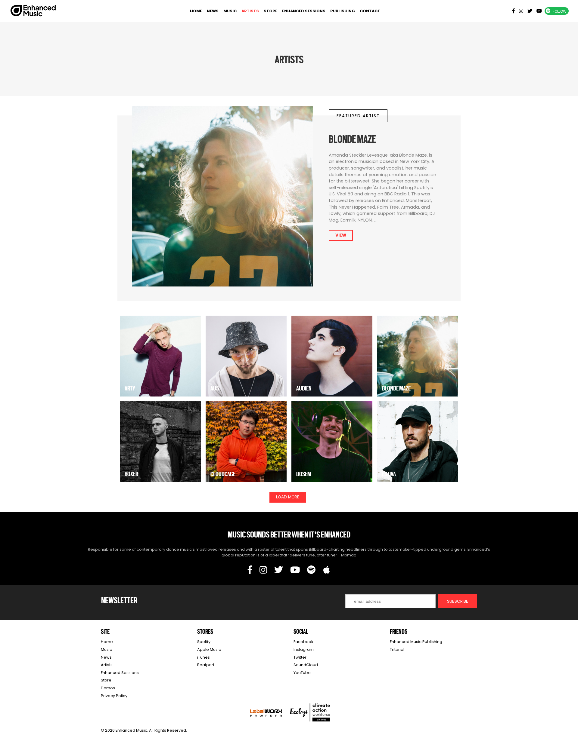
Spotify (203, 641)
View (340, 235)
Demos (108, 687)
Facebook (303, 641)
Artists (250, 11)
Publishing (342, 11)
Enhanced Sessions (303, 11)
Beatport (205, 664)
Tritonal (397, 649)
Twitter (300, 657)
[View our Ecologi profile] (310, 712)
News (213, 11)
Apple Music (209, 649)
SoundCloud (306, 664)
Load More (287, 497)
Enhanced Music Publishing (416, 641)
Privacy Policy (114, 695)
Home (196, 11)
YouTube (302, 672)
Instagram (304, 649)
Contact (370, 11)
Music (230, 11)
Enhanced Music (33, 11)
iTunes (203, 657)
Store (270, 11)
